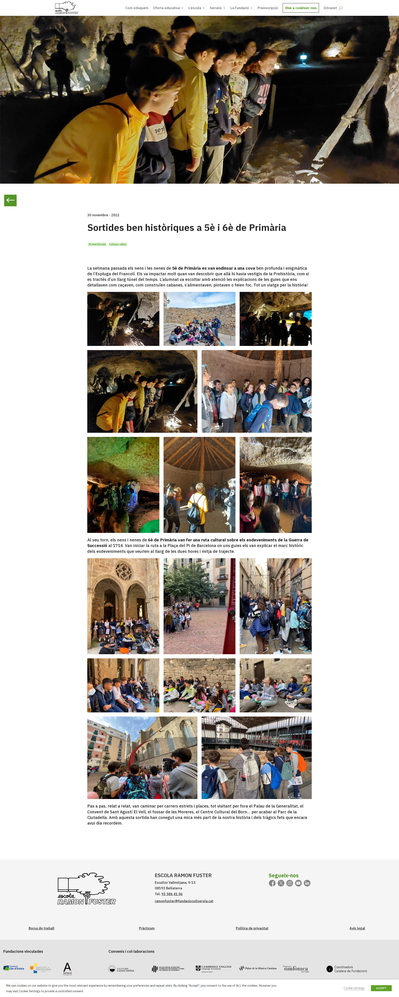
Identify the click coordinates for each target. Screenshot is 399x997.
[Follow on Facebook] (272, 883)
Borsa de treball (41, 928)
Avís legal (357, 928)
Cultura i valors (118, 244)
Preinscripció (268, 8)
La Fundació (239, 8)
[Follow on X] (280, 883)
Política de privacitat (252, 928)
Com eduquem (137, 8)
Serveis (216, 8)
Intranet (330, 8)
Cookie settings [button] (354, 988)
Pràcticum (147, 928)
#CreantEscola (97, 244)
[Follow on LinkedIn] (307, 883)
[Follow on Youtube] (298, 883)
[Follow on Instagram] (289, 883)
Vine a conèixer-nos (301, 8)
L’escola (194, 8)
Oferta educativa (166, 8)
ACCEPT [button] (381, 988)
